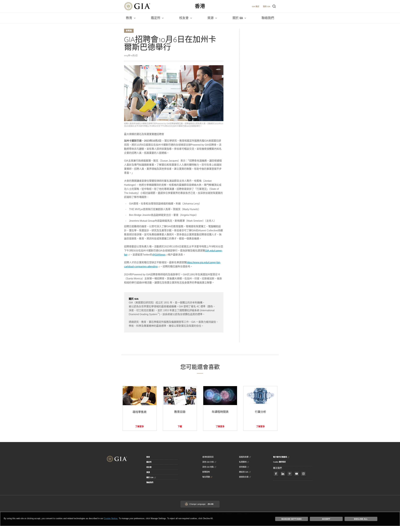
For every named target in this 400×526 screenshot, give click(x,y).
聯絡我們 (149, 482)
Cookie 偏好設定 (279, 462)
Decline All (361, 518)
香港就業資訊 (208, 457)
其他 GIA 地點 (208, 467)
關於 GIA (149, 477)
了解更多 (139, 426)
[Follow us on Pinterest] (289, 473)
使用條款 (243, 467)
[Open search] (274, 6)
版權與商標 (243, 457)
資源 (148, 472)
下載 (180, 426)
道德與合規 (243, 477)
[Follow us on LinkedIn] (282, 473)
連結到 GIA (243, 472)
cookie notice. (111, 518)
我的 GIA (266, 6)
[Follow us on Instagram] (303, 473)
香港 (200, 6)
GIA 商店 (255, 6)
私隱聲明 (243, 462)
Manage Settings (291, 518)
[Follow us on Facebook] (276, 473)
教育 (148, 457)
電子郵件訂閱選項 (280, 457)
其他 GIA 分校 (208, 462)
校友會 (149, 467)
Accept (326, 518)
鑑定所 (149, 462)
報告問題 (206, 477)
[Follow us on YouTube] (296, 473)
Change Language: (201, 504)
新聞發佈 (206, 472)
